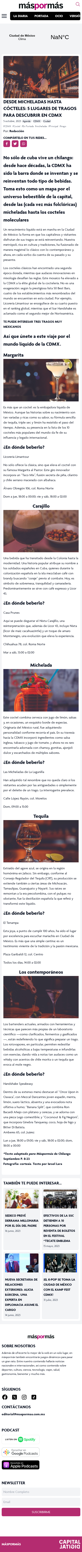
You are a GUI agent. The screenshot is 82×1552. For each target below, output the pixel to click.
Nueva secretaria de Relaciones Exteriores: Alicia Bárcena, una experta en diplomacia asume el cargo (21, 1294)
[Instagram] (24, 1397)
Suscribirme (41, 1512)
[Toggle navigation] (4, 16)
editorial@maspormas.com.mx (23, 1414)
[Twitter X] (14, 1397)
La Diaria (20, 16)
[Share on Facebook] (6, 143)
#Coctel (17, 126)
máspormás (11, 1544)
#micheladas (41, 126)
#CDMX (7, 126)
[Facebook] (5, 1397)
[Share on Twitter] (15, 143)
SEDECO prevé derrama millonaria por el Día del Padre (21, 1220)
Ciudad (46, 121)
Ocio (59, 16)
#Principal (54, 126)
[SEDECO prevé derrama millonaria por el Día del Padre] (21, 1199)
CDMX (37, 121)
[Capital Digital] (69, 1544)
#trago (63, 126)
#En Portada (28, 126)
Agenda (27, 121)
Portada (41, 16)
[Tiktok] (34, 1397)
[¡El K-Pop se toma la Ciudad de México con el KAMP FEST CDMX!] (60, 1262)
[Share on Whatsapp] (23, 143)
